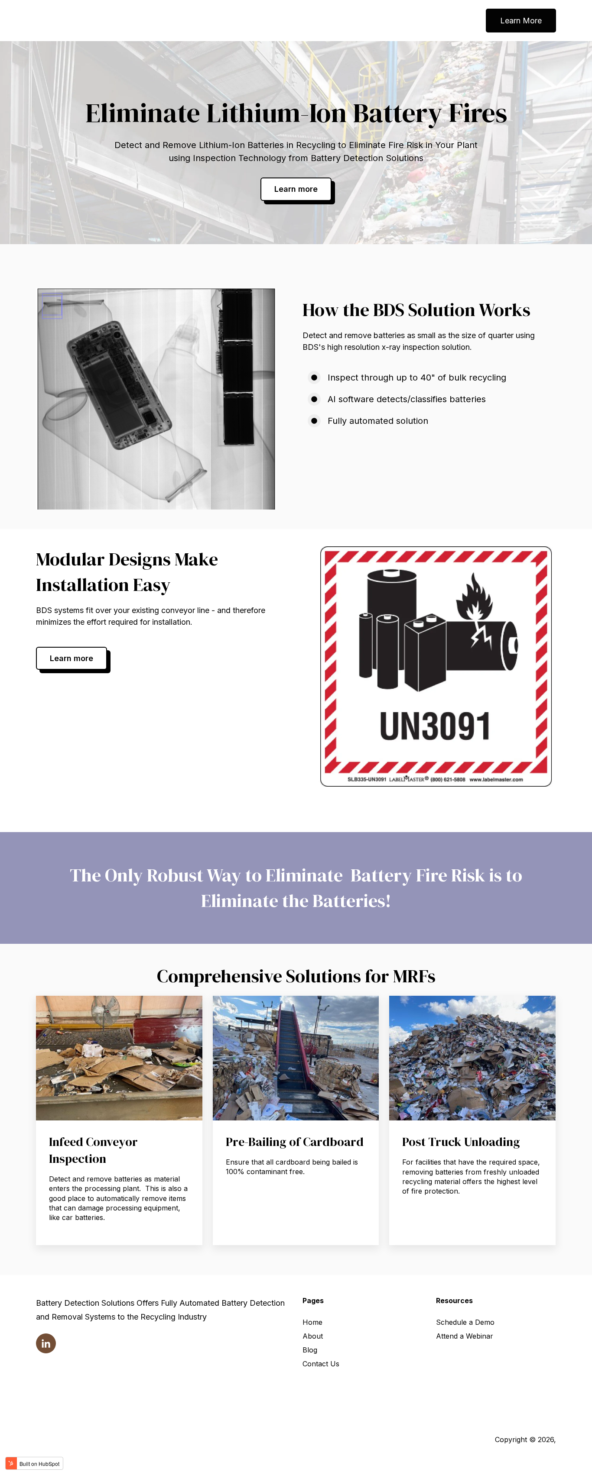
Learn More (521, 20)
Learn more (296, 189)
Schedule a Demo (465, 1322)
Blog (310, 1350)
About (313, 1336)
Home (312, 1322)
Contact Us (321, 1363)
